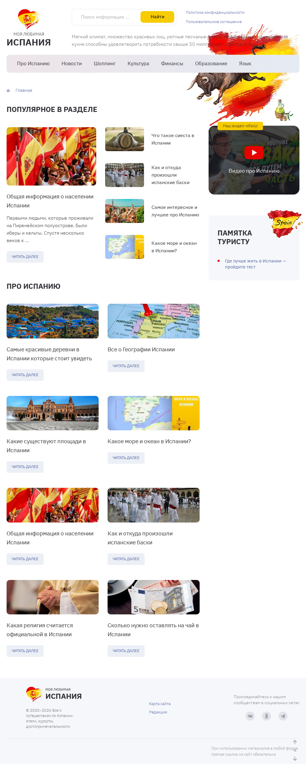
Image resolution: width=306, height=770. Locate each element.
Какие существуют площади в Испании (46, 446)
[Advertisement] (254, 338)
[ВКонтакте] (250, 716)
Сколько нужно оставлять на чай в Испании (153, 630)
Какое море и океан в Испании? (174, 246)
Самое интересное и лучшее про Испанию (175, 211)
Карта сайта (160, 703)
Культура (138, 63)
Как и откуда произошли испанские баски (170, 174)
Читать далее (25, 256)
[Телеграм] (283, 716)
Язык (245, 63)
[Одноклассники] (266, 716)
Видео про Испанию (254, 170)
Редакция (158, 712)
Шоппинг (105, 63)
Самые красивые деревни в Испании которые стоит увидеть (49, 354)
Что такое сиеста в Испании (173, 139)
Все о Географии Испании (141, 349)
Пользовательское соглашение (214, 21)
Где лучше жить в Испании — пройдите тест (255, 264)
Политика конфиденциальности (215, 12)
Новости (72, 63)
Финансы (172, 63)
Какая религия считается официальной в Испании (40, 630)
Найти (157, 16)
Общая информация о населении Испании (50, 201)
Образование (211, 63)
